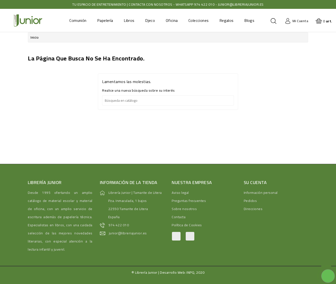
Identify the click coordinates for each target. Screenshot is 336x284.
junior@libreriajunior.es (128, 233)
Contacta (178, 217)
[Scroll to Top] (326, 264)
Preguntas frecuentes (189, 201)
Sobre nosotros (184, 209)
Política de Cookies (187, 225)
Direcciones (253, 209)
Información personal (261, 192)
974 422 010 (118, 225)
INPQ (190, 272)
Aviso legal (180, 192)
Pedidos (250, 201)
